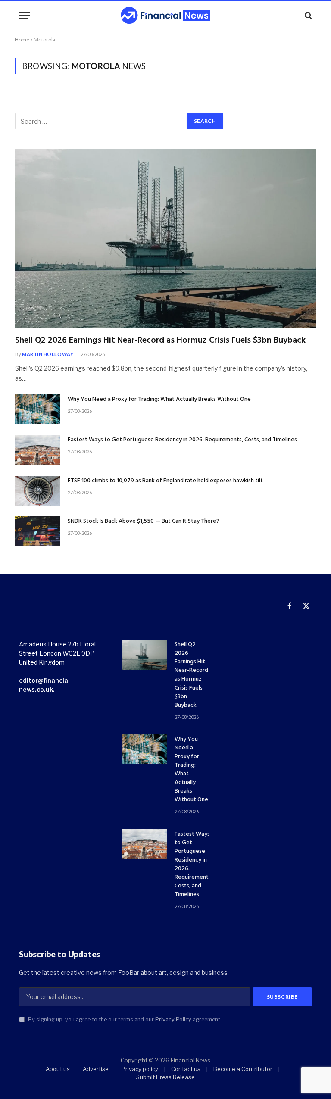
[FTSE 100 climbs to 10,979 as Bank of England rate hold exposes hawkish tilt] (37, 491)
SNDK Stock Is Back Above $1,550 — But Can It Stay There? (143, 521)
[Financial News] (165, 15)
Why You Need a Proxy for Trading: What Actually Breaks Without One (159, 399)
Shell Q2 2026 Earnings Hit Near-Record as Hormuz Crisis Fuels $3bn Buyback (160, 341)
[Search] (307, 15)
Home (22, 39)
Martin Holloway (47, 354)
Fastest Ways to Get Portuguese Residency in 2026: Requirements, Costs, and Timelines (182, 440)
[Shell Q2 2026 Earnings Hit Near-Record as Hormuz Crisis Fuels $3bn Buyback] (165, 238)
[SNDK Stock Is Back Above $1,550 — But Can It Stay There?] (37, 531)
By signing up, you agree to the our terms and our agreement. (124, 1019)
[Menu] (24, 15)
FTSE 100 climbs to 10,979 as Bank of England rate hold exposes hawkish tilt (165, 481)
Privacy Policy (173, 1019)
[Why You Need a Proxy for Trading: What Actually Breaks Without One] (37, 409)
